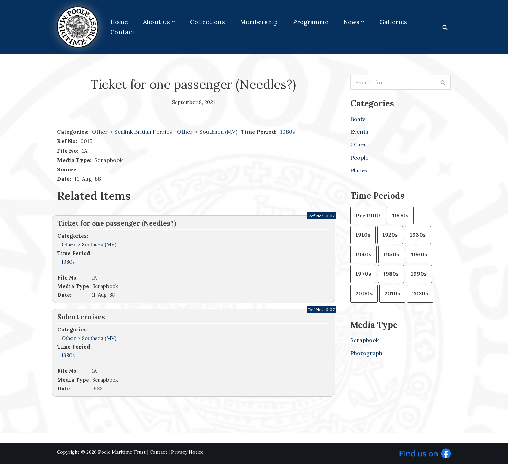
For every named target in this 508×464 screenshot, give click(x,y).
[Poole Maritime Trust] (77, 27)
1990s (419, 273)
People (359, 157)
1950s (391, 254)
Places (358, 170)
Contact (122, 32)
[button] (173, 21)
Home (119, 22)
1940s (363, 254)
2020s (420, 293)
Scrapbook (364, 340)
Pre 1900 (368, 215)
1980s (287, 131)
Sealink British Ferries (143, 131)
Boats (358, 118)
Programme (310, 22)
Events (359, 131)
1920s (390, 234)
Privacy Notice (187, 452)
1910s (363, 234)
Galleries (393, 22)
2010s (392, 293)
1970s (363, 273)
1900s (400, 215)
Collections (207, 22)
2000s (364, 293)
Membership (259, 22)
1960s (419, 254)
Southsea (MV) (219, 131)
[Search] (445, 27)
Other (100, 131)
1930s (418, 234)
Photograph (366, 353)
